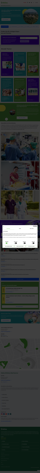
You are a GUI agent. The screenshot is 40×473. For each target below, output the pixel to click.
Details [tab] (20, 228)
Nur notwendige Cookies (8, 246)
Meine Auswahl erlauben (20, 246)
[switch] (15, 243)
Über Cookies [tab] (32, 228)
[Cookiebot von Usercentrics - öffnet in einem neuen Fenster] (33, 226)
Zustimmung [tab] (8, 228)
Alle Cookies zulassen (31, 246)
